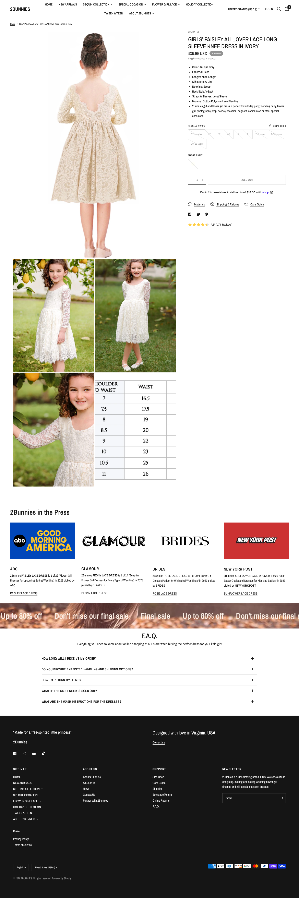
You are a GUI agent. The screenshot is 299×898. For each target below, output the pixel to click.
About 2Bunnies (92, 777)
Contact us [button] (159, 742)
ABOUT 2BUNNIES (140, 13)
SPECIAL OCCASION (131, 4)
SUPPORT (159, 769)
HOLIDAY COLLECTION (200, 4)
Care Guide (159, 783)
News (86, 789)
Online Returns (161, 800)
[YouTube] (36, 754)
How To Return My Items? (61, 680)
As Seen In (89, 783)
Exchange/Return (162, 794)
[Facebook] (17, 753)
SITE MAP (20, 769)
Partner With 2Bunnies (95, 800)
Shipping (192, 58)
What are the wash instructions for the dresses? (81, 701)
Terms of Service (22, 845)
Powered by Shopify (61, 878)
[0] (286, 9)
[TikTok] (46, 753)
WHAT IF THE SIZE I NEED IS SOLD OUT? (69, 691)
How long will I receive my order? (69, 658)
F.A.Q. (156, 806)
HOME (48, 4)
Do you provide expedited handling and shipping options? (87, 669)
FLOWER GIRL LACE (164, 4)
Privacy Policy (21, 839)
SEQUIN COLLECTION (96, 4)
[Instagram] (27, 753)
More (16, 831)
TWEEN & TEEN (113, 13)
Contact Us (89, 794)
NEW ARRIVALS (68, 4)
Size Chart (158, 777)
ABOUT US (90, 769)
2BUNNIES (20, 9)
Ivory (193, 164)
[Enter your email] (282, 798)
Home (12, 24)
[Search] (279, 9)
